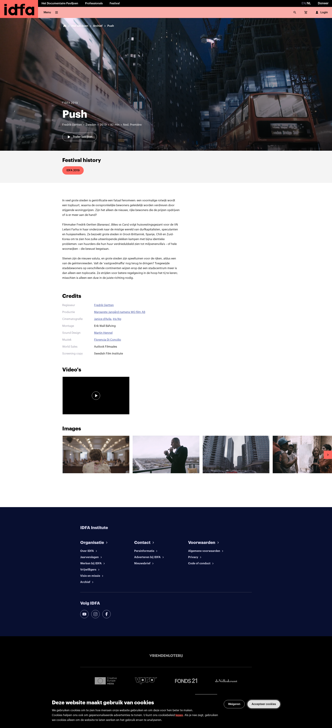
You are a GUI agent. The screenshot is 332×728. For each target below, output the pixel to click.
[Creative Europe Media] (106, 680)
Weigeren (234, 704)
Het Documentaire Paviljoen (60, 3)
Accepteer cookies (264, 704)
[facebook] (106, 614)
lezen (179, 715)
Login (324, 12)
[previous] (4, 455)
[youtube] (84, 614)
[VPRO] (146, 680)
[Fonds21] (186, 680)
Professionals (94, 3)
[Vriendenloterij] (166, 655)
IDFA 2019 (73, 170)
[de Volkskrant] (226, 680)
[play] (96, 395)
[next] (328, 455)
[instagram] (95, 614)
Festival (115, 3)
